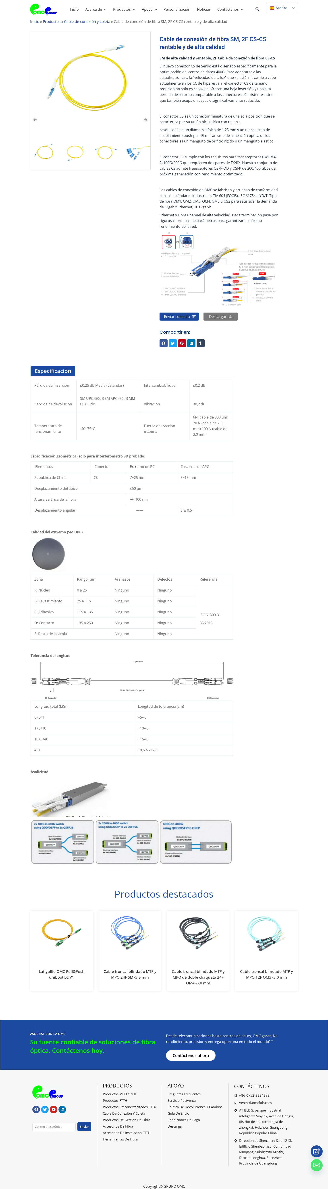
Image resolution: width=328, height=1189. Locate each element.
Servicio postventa (182, 1100)
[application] (104, 9)
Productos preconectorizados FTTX (129, 1107)
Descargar (175, 1126)
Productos (51, 21)
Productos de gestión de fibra (126, 1120)
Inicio (34, 21)
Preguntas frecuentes (184, 1094)
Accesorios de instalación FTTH (126, 1132)
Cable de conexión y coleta (87, 21)
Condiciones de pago (184, 1120)
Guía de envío (178, 1113)
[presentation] (35, 119)
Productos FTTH (115, 1100)
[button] (257, 9)
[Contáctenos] (317, 1151)
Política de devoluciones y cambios (195, 1107)
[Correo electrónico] (317, 1165)
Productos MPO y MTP (120, 1094)
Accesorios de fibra (118, 1126)
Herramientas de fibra (120, 1139)
